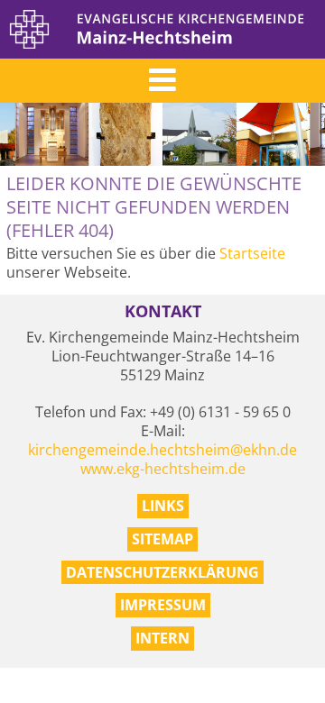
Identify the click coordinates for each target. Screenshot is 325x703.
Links (163, 506)
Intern (162, 638)
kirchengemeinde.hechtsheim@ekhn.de (162, 450)
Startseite (252, 253)
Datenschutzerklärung (162, 572)
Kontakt (163, 311)
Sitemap (162, 539)
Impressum (163, 605)
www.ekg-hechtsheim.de (163, 469)
